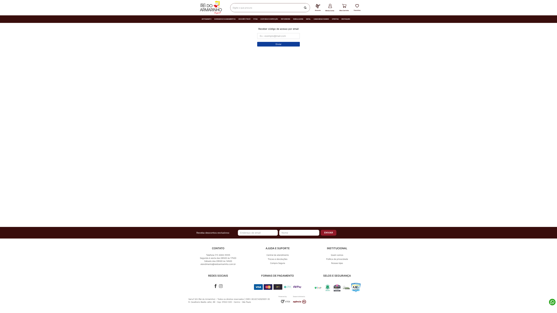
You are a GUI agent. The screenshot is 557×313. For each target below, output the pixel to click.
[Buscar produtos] (306, 7)
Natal (308, 19)
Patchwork (285, 19)
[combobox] (270, 7)
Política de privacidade (337, 259)
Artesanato (206, 19)
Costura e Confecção (269, 19)
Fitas (255, 19)
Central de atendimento (277, 255)
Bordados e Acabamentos (224, 19)
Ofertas (335, 19)
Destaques (345, 19)
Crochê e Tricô (244, 19)
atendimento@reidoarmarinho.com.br (218, 264)
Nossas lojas (337, 263)
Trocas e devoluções (277, 259)
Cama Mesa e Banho (321, 19)
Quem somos (337, 255)
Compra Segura (277, 263)
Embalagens (298, 19)
